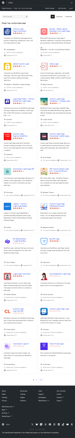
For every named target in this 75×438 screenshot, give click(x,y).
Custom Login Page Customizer (19, 30)
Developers (42, 397)
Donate (60, 397)
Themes (23, 394)
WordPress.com (8, 407)
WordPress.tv (43, 401)
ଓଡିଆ (8, 424)
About (4, 391)
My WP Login (54, 239)
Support (41, 394)
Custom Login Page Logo (59, 309)
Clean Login (54, 64)
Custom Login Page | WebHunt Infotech (57, 205)
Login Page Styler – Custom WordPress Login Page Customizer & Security (23, 100)
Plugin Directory (7, 8)
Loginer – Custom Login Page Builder (20, 205)
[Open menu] (72, 2)
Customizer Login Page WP (23, 169)
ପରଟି (41, 380)
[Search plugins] (26, 16)
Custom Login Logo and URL (18, 310)
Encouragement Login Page (60, 274)
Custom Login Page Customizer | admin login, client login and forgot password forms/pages (59, 135)
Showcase (23, 391)
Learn (40, 391)
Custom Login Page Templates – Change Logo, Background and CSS (59, 100)
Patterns (23, 401)
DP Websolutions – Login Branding (19, 240)
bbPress (5, 413)
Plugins (22, 397)
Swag (59, 401)
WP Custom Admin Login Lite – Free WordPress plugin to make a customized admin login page (59, 170)
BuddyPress (7, 416)
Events (59, 394)
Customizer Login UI (21, 344)
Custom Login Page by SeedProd (20, 135)
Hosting (4, 397)
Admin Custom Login (21, 64)
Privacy (4, 401)
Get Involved (61, 391)
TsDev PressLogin (56, 344)
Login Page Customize (21, 274)
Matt (4, 410)
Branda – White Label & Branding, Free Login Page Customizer (59, 30)
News (4, 394)
